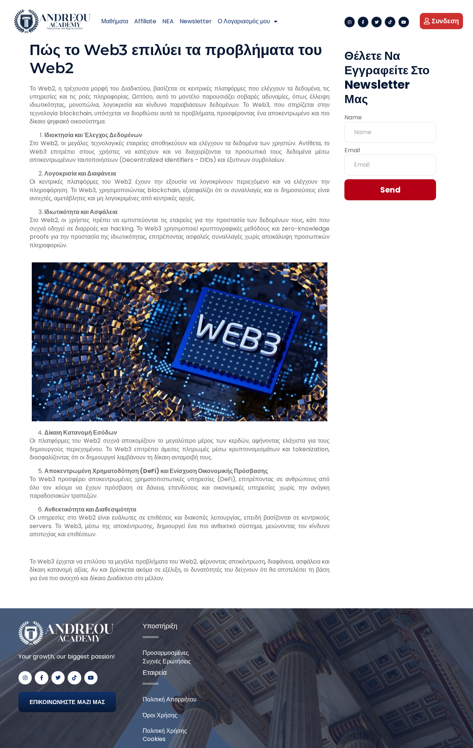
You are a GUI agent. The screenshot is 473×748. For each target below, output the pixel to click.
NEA (168, 21)
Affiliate (145, 21)
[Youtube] (403, 22)
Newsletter (196, 21)
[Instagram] (349, 22)
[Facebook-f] (363, 22)
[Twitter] (376, 22)
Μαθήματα (114, 21)
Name (353, 117)
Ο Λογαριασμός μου (244, 21)
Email (352, 150)
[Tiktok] (390, 22)
